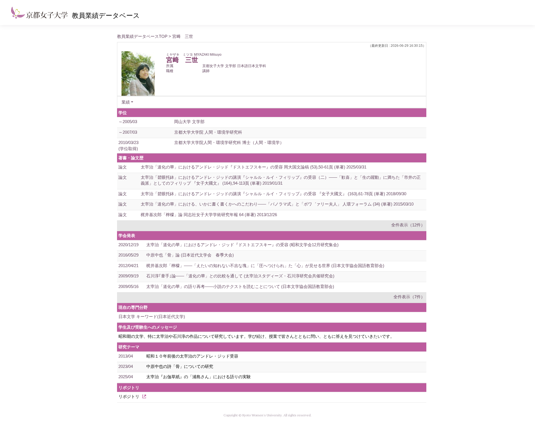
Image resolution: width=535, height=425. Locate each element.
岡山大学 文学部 (189, 121)
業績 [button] (125, 102)
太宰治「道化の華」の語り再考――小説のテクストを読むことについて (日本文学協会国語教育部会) (240, 286)
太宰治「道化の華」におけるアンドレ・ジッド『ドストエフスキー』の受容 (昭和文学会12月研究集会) (242, 244)
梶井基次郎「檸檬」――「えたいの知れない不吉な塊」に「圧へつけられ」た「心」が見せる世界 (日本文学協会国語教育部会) (265, 265)
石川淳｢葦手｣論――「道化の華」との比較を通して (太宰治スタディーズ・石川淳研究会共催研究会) (240, 275)
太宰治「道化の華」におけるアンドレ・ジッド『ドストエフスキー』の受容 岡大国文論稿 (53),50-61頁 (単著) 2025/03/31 (253, 167)
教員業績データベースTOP (142, 36)
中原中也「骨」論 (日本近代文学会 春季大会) (190, 255)
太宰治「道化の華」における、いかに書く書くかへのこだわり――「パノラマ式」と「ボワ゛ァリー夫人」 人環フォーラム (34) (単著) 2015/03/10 (277, 204)
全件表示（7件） (409, 296)
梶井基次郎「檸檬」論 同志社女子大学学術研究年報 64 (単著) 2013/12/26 (209, 214)
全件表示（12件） (408, 225)
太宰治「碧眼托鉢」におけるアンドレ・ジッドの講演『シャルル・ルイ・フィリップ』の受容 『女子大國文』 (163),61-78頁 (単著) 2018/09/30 (273, 193)
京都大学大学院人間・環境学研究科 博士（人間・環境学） (229, 142)
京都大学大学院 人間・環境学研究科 (208, 132)
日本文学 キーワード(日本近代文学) (151, 316)
